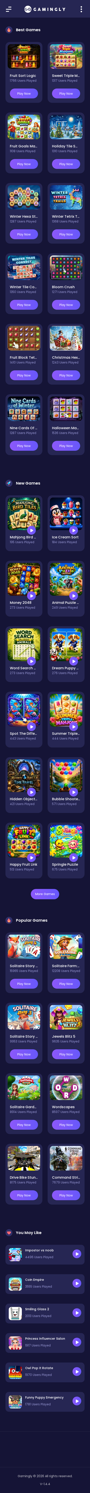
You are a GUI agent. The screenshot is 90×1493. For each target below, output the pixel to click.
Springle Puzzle (65, 864)
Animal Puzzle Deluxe (70, 602)
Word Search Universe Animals (37, 668)
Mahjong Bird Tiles (26, 537)
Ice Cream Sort (65, 537)
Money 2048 (20, 602)
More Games (45, 894)
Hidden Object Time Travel (33, 799)
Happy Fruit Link (23, 864)
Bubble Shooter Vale (70, 799)
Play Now (24, 93)
